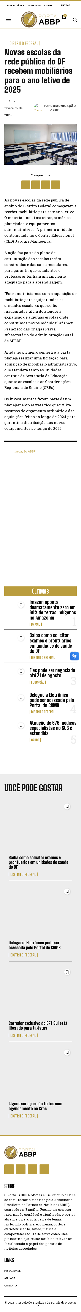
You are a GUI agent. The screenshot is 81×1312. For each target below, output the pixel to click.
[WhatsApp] (45, 184)
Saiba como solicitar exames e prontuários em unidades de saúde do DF (51, 643)
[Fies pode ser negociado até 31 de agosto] (15, 676)
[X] (35, 184)
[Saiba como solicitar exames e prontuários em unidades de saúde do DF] (15, 642)
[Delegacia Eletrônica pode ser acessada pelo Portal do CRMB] (15, 702)
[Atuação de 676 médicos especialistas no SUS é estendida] (15, 730)
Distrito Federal (24, 43)
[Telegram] (55, 184)
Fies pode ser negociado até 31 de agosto (52, 672)
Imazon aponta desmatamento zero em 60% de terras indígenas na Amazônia (53, 610)
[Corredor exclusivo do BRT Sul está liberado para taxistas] (40, 992)
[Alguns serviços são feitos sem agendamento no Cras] (40, 1072)
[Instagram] (20, 1169)
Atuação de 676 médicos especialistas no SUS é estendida (53, 728)
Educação (37, 682)
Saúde (35, 740)
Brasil (35, 624)
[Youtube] (44, 1169)
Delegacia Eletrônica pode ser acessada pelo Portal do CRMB (52, 700)
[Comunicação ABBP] (39, 107)
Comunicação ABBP (63, 107)
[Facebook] (25, 184)
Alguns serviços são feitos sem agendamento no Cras (35, 1106)
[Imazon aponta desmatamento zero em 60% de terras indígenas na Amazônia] (15, 609)
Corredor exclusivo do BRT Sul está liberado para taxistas (38, 1025)
